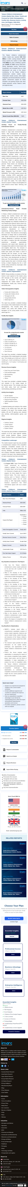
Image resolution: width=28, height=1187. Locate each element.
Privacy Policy (9, 1185)
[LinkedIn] (2, 1066)
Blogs (3, 1088)
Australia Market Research (8, 1071)
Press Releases (5, 1090)
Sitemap (4, 1117)
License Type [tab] (14, 921)
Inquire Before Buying (12, 769)
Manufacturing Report (7, 1085)
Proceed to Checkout (14, 1031)
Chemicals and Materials (7, 1132)
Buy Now (19, 29)
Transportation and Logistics (8, 1153)
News (3, 1114)
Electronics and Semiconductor (9, 1137)
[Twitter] (8, 1066)
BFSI (3, 1130)
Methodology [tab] (14, 41)
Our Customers (5, 1107)
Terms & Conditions (6, 1101)
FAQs (3, 1112)
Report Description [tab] (14, 33)
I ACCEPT (20, 1185)
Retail (3, 1148)
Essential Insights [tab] (12, 932)
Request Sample (14, 205)
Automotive (4, 1127)
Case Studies (5, 1092)
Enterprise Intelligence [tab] (13, 986)
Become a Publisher (6, 1110)
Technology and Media (7, 1150)
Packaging (4, 1146)
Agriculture (4, 1125)
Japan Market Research (7, 1076)
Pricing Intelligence (6, 1083)
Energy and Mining (6, 1139)
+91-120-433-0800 (6, 1179)
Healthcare (4, 1143)
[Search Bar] (22, 3)
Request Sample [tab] (14, 45)
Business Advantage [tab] (13, 968)
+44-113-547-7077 (7, 1171)
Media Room (5, 1105)
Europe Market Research (8, 1078)
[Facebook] (5, 1066)
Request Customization (12, 749)
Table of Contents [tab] (14, 37)
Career (3, 1098)
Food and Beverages (7, 1141)
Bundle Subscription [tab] (14, 918)
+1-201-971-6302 (6, 1163)
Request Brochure (11, 762)
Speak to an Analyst (11, 756)
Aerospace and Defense (7, 1123)
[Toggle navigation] (25, 3)
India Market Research (7, 1074)
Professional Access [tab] (13, 950)
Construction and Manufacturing (9, 1134)
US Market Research (7, 1081)
